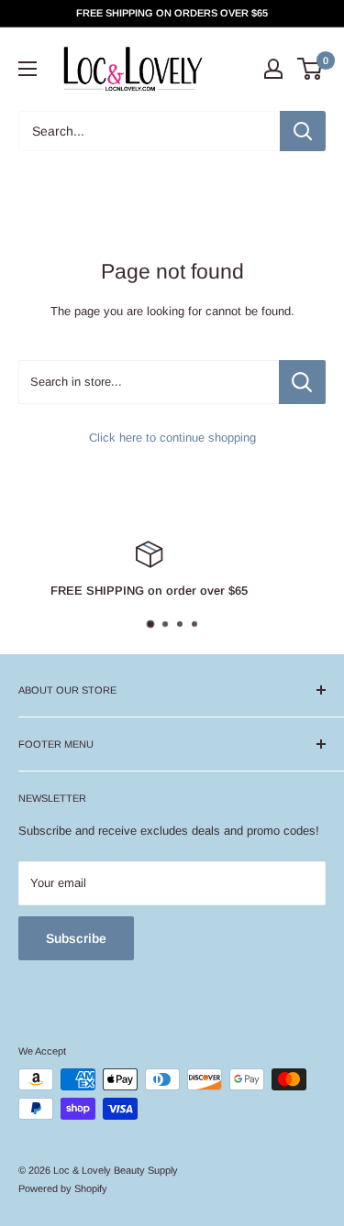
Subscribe (76, 938)
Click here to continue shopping (172, 437)
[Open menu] (27, 68)
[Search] (303, 131)
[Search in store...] (302, 382)
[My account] (273, 69)
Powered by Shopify (62, 1188)
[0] (310, 69)
